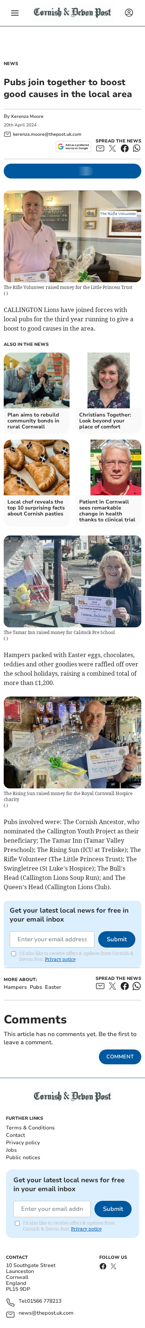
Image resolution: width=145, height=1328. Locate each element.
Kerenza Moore (27, 116)
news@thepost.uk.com (46, 1313)
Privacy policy (23, 1142)
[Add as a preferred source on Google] (73, 146)
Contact (15, 1135)
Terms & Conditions (30, 1127)
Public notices (23, 1157)
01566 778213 (44, 1301)
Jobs (11, 1150)
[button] (15, 13)
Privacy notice (60, 959)
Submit (117, 939)
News (11, 64)
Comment (120, 1056)
